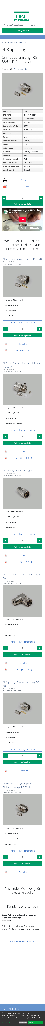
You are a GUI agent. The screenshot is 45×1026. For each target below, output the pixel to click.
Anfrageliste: (22, 30)
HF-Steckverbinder (22, 42)
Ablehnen (23, 1022)
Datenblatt (24, 186)
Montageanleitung (24, 350)
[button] (22, 322)
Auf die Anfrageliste (22, 204)
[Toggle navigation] (3, 37)
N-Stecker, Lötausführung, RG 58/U (21, 470)
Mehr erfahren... (8, 1022)
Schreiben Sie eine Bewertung (22, 941)
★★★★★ (6, 920)
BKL (3, 42)
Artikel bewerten (21, 69)
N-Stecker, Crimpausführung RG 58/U (22, 259)
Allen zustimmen (35, 1022)
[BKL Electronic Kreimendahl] (21, 16)
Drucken (24, 180)
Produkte (10, 42)
